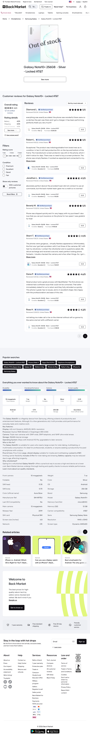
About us (7, 660)
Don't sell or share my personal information (65, 680)
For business (71, 7)
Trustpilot (7, 678)
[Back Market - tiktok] (10, 682)
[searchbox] (34, 6)
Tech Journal (51, 660)
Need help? (58, 7)
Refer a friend (37, 660)
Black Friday (51, 678)
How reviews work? (13, 135)
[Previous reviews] (79, 336)
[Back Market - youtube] (5, 686)
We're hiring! (8, 675)
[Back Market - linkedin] (10, 686)
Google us (13, 600)
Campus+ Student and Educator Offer (37, 675)
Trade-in (35, 669)
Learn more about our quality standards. (19, 469)
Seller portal (36, 692)
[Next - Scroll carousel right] (85, 532)
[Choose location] (72, 2)
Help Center (22, 663)
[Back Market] (14, 6)
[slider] (4, 155)
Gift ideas (50, 675)
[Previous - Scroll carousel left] (79, 532)
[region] (45, 551)
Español (85, 2)
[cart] (85, 7)
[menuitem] (30, 12)
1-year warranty (37, 663)
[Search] (30, 6)
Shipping (21, 666)
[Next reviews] (85, 336)
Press (5, 663)
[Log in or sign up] (80, 7)
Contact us (21, 660)
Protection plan (37, 666)
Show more (30, 161)
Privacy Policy (65, 687)
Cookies (64, 675)
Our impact (7, 666)
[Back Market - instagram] (5, 682)
